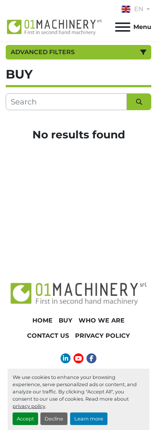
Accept (25, 419)
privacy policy (29, 406)
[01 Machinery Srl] (78, 293)
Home (42, 320)
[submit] (139, 101)
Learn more (88, 419)
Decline (54, 419)
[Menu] (122, 27)
